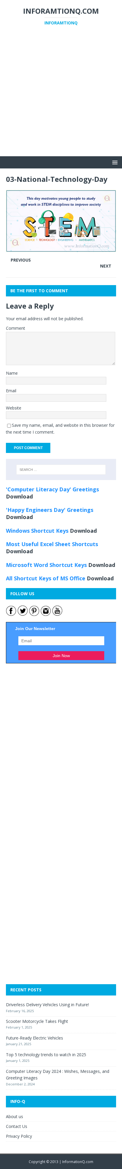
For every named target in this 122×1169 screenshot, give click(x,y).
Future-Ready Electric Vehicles (34, 1038)
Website (13, 408)
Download (19, 496)
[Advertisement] (61, 95)
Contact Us (16, 1126)
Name (12, 373)
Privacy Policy (19, 1136)
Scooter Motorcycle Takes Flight (37, 1021)
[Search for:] (61, 470)
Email (11, 390)
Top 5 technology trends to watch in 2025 (46, 1054)
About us (14, 1116)
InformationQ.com (77, 1161)
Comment (15, 328)
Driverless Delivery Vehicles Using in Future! (47, 1004)
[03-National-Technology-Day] (61, 248)
